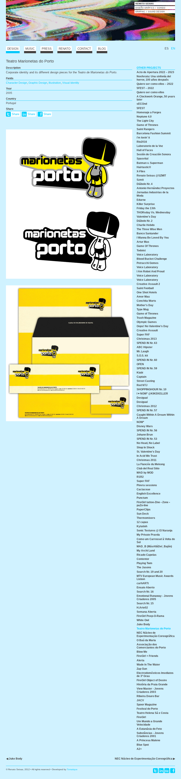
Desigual (142, 397)
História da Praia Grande (152, 684)
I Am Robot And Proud (150, 271)
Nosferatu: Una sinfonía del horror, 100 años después (154, 78)
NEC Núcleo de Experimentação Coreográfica (156, 634)
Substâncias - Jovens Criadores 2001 (150, 734)
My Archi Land (146, 550)
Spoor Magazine (147, 704)
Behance (166, 770)
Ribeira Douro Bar (148, 696)
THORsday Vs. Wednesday (153, 212)
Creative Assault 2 (148, 283)
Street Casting (146, 380)
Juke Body (143, 624)
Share (15, 114)
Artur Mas (143, 241)
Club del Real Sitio (148, 468)
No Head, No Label (148, 443)
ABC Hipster (145, 347)
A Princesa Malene (148, 740)
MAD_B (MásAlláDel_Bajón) (154, 546)
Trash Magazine (146, 317)
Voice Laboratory (147, 254)
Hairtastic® (144, 167)
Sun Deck (143, 513)
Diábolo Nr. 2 (145, 220)
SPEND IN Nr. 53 (147, 438)
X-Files (141, 171)
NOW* (140, 422)
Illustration (55, 82)
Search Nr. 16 (145, 591)
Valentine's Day (146, 216)
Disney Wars (145, 426)
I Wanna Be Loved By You (153, 237)
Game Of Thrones (148, 246)
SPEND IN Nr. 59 (147, 368)
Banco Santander (147, 233)
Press (47, 48)
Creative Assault (147, 330)
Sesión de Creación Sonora (154, 154)
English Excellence (148, 493)
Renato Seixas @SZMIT (151, 175)
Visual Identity (70, 82)
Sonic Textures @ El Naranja (154, 530)
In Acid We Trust (147, 455)
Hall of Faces (145, 150)
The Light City (145, 120)
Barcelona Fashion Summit (154, 133)
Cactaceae (143, 489)
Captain (141, 376)
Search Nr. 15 (145, 603)
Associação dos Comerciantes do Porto (151, 646)
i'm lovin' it (143, 137)
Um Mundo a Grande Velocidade (149, 723)
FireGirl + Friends (147, 655)
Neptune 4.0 (144, 116)
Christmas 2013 (147, 338)
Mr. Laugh (143, 351)
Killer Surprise (146, 204)
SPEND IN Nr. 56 (147, 430)
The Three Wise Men (149, 229)
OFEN (140, 364)
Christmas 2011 (146, 460)
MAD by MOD (145, 472)
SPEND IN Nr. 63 (147, 342)
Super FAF (143, 334)
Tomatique (72, 769)
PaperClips (144, 509)
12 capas (142, 522)
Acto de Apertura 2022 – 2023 (155, 72)
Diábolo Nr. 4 (145, 183)
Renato (64, 48)
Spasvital (142, 158)
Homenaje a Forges (149, 112)
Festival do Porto (147, 708)
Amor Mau (143, 296)
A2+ (139, 748)
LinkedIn (161, 770)
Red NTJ (142, 385)
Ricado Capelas (146, 554)
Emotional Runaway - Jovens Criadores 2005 (155, 597)
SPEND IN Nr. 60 (147, 359)
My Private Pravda (148, 534)
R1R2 (140, 476)
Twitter (155, 770)
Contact (84, 48)
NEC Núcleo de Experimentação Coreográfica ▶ (145, 758)
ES (167, 48)
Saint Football (145, 288)
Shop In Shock (146, 447)
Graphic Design (37, 82)
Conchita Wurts (146, 300)
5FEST (141, 108)
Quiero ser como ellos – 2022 (155, 83)
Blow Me (142, 651)
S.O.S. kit (142, 355)
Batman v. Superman (150, 162)
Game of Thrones (147, 124)
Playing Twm (144, 563)
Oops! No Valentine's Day (152, 326)
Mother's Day (145, 305)
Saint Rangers (146, 129)
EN (173, 48)
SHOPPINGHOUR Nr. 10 (151, 389)
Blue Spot (143, 744)
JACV (140, 700)
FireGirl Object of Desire (152, 680)
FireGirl (141, 717)
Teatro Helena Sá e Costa (152, 712)
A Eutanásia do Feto (149, 728)
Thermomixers (146, 517)
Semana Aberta (146, 611)
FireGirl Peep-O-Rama (150, 615)
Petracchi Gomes (147, 263)
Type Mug (143, 309)
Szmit (140, 179)
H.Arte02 (142, 607)
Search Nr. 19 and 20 (150, 571)
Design (12, 48)
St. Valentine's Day (148, 451)
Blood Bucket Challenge (152, 258)
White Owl (143, 620)
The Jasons (144, 567)
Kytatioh (142, 526)
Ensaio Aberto (146, 587)
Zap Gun (142, 668)
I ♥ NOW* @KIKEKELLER (152, 393)
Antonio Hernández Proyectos (155, 188)
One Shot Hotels (147, 292)
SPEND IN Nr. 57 (147, 410)
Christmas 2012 (147, 406)
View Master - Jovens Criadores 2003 (150, 690)
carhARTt (143, 583)
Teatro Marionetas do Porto (154, 628)
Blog (102, 48)
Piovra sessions (147, 485)
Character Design (16, 82)
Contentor (143, 558)
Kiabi (140, 372)
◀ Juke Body (14, 758)
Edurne (141, 199)
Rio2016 (142, 141)
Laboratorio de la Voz (150, 145)
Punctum (142, 497)
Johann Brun (145, 434)
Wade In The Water (148, 664)
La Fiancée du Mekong (151, 464)
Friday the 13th (146, 208)
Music (30, 48)
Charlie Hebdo (146, 225)
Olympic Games (147, 321)
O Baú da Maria (146, 640)
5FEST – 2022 (145, 88)
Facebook (172, 770)
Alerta (140, 660)
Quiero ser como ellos (150, 92)
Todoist (141, 250)
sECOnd (142, 103)
